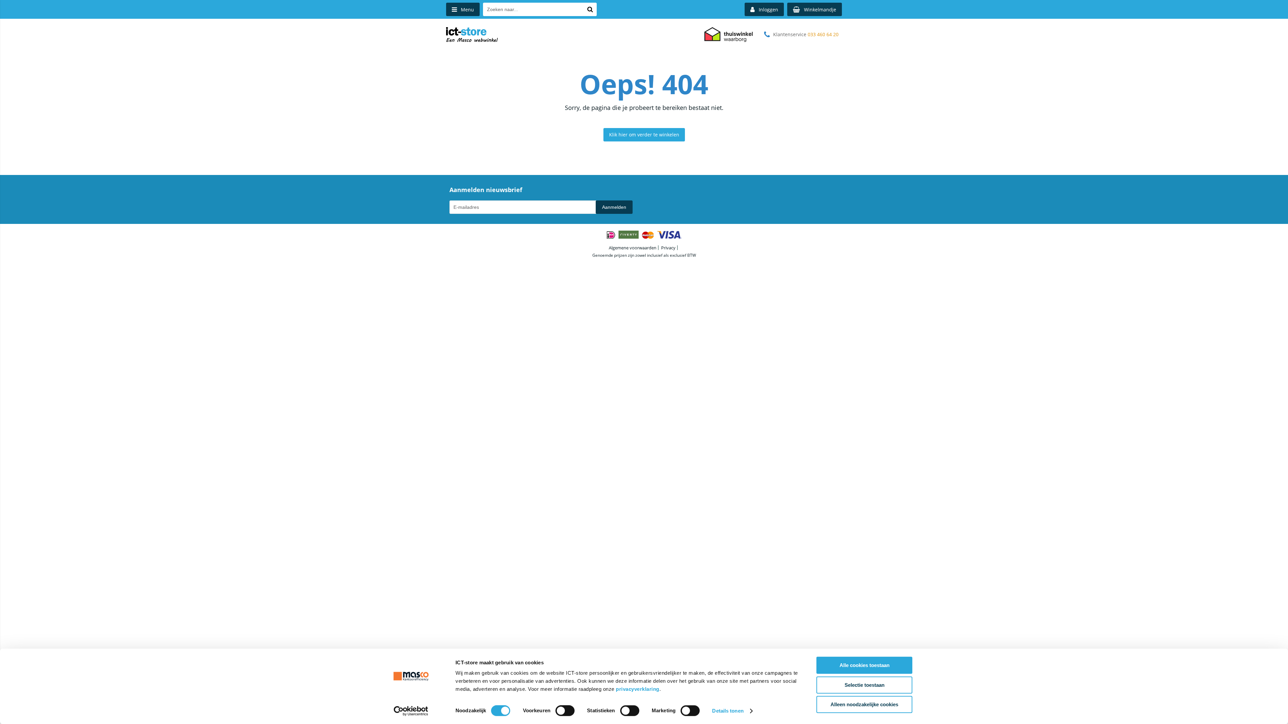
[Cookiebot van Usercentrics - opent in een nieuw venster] (411, 711)
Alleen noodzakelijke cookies (864, 704)
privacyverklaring (637, 689)
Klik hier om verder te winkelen (644, 134)
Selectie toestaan (864, 685)
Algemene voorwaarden (632, 247)
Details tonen (727, 711)
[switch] (565, 711)
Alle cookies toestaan (865, 665)
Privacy (668, 247)
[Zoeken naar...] (590, 9)
